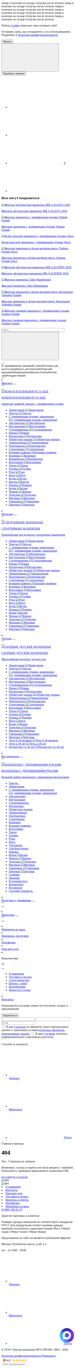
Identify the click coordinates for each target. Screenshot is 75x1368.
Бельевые (15, 455)
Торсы (13, 465)
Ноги (12, 475)
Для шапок (16, 845)
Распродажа (16, 436)
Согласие (20, 1026)
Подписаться (10, 1015)
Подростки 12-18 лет (22, 746)
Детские (6, 638)
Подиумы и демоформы (16, 900)
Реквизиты (49, 1355)
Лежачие (14, 877)
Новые (13, 432)
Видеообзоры (17, 986)
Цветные (15, 504)
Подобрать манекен (14, 73)
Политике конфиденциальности (38, 34)
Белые (13, 488)
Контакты (7, 999)
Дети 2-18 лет (17, 743)
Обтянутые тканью (21, 439)
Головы (14, 468)
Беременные (17, 458)
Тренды (14, 413)
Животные (8, 914)
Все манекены (10, 756)
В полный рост (18, 881)
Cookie (15, 25)
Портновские (17, 445)
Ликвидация (17, 410)
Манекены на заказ (13, 929)
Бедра (13, 478)
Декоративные (18, 442)
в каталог (22, 1176)
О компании (16, 973)
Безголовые (16, 462)
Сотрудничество (19, 980)
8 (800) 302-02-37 (12, 1209)
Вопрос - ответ (18, 983)
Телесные (15, 494)
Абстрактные (17, 423)
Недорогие (16, 887)
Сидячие (14, 874)
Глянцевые (16, 501)
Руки (12, 472)
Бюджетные (16, 884)
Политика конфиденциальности (21, 1355)
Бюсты (13, 481)
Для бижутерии (19, 848)
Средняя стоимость (21, 890)
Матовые (15, 498)
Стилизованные (19, 429)
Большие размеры (20, 452)
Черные (14, 491)
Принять (7, 41)
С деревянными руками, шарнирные (31, 416)
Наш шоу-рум (9, 949)
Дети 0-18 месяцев (20, 740)
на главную (8, 1176)
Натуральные (17, 426)
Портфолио (8, 942)
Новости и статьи (20, 989)
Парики (14, 485)
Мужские (7, 514)
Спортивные (17, 449)
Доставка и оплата (20, 976)
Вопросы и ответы (17, 1199)
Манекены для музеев (15, 935)
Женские (6, 383)
